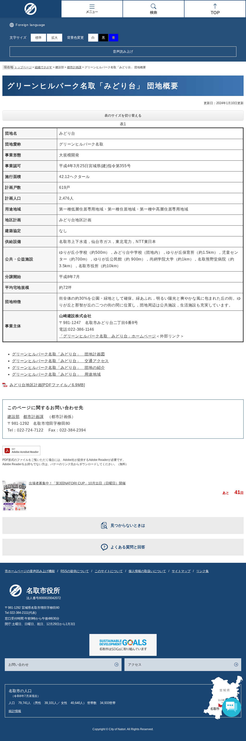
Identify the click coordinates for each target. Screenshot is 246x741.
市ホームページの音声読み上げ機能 (30, 571)
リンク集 (202, 571)
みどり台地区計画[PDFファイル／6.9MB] (47, 385)
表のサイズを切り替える (123, 115)
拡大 (54, 37)
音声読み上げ (123, 51)
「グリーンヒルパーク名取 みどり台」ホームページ (107, 336)
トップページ (23, 67)
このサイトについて (109, 571)
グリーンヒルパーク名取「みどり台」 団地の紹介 (58, 368)
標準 (38, 37)
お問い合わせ (18, 664)
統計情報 (15, 711)
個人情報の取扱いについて (147, 571)
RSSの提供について (75, 571)
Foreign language (30, 25)
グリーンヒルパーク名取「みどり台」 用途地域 (56, 374)
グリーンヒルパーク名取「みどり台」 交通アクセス (60, 361)
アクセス (134, 664)
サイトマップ (181, 571)
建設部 (13, 417)
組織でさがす (43, 67)
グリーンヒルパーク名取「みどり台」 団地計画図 (58, 354)
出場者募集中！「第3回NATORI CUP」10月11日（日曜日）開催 (77, 483)
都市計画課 (74, 67)
